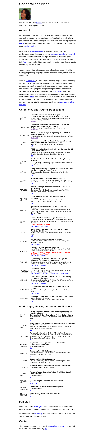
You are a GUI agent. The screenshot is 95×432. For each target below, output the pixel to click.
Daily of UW (54, 273)
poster (32, 383)
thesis (32, 97)
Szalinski (72, 54)
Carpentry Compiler (58, 54)
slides (37, 226)
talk (42, 226)
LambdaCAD (30, 81)
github (37, 255)
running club (38, 407)
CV (46, 429)
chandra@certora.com (56, 426)
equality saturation (37, 51)
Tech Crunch (64, 273)
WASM (21, 43)
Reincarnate (57, 91)
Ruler (25, 62)
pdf (32, 146)
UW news (45, 273)
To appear (34, 121)
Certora (39, 23)
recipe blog (38, 414)
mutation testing (29, 46)
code (46, 226)
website (37, 244)
